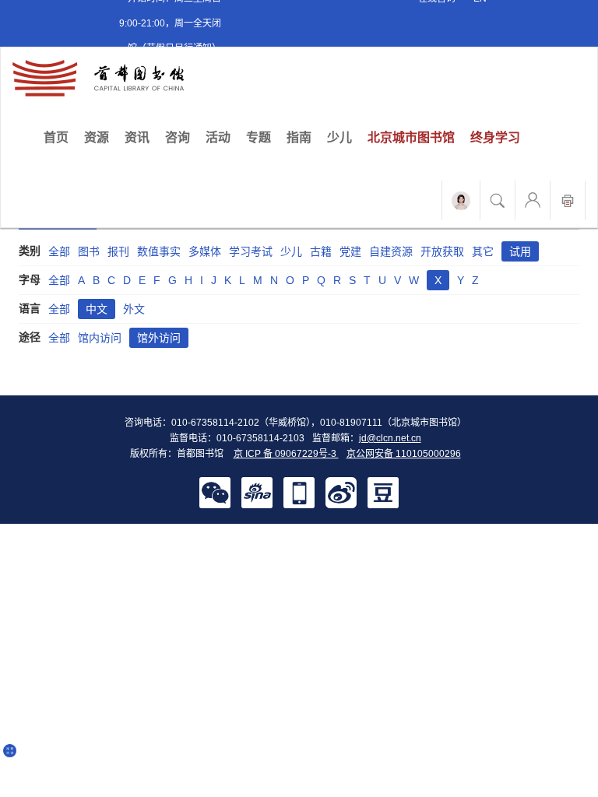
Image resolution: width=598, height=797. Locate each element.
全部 (59, 251)
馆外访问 (159, 338)
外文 (134, 309)
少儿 (339, 137)
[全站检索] (497, 200)
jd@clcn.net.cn (390, 438)
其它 (483, 251)
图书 (89, 251)
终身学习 (495, 137)
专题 (258, 137)
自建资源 (391, 251)
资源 (96, 137)
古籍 (321, 251)
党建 (350, 251)
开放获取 (442, 251)
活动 (218, 137)
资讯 (137, 137)
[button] (214, 492)
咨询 (177, 137)
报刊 (118, 251)
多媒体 (204, 251)
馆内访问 (99, 338)
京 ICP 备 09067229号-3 (286, 453)
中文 (96, 309)
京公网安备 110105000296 (403, 453)
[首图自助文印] (567, 200)
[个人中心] (532, 200)
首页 (60, 137)
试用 (520, 251)
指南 (299, 137)
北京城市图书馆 (411, 137)
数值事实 (159, 251)
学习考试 (251, 251)
